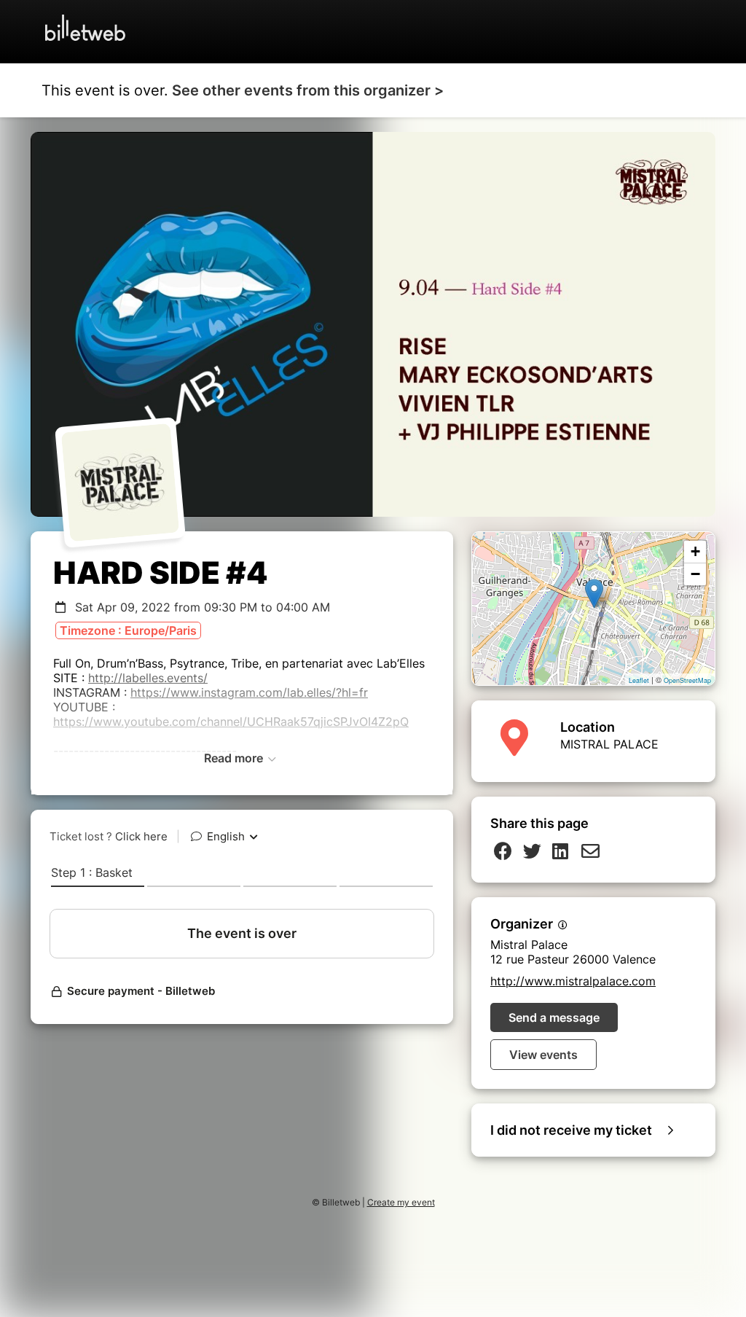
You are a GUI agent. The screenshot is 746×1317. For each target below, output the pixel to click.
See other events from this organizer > (308, 90)
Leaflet (639, 680)
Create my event (401, 1202)
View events (543, 1054)
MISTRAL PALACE (609, 744)
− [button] (695, 574)
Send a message (554, 1017)
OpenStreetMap (687, 680)
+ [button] (695, 551)
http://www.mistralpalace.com (573, 981)
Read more (235, 758)
